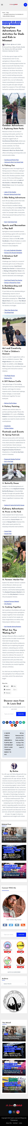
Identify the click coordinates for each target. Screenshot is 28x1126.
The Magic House (9, 375)
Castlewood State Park (11, 160)
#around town (8, 47)
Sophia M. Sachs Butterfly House (14, 505)
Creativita (7, 426)
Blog (13, 22)
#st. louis (15, 51)
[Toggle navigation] (2, 5)
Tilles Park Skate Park (11, 310)
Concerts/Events (9, 850)
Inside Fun (6, 24)
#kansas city (8, 49)
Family (18, 22)
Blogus (23, 1118)
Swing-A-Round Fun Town (12, 282)
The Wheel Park (9, 312)
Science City (8, 378)
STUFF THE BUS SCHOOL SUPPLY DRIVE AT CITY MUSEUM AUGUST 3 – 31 (13, 1089)
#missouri (5, 51)
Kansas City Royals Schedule (13, 252)
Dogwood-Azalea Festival (12, 459)
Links (20, 1123)
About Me (9, 1123)
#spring (10, 51)
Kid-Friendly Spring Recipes (12, 626)
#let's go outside (17, 49)
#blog (13, 47)
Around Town (6, 22)
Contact (15, 1123)
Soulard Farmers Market (11, 601)
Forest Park (7, 531)
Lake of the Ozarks (10, 192)
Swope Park (8, 533)
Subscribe (21, 714)
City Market (7, 604)
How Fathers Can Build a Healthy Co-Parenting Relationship (12, 837)
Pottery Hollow (8, 428)
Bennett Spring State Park (12, 194)
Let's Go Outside (15, 24)
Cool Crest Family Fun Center (13, 280)
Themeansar (14, 1120)
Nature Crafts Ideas (10, 403)
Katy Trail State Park (10, 222)
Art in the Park (8, 461)
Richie (8, 44)
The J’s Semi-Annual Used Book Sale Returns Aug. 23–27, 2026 (13, 1072)
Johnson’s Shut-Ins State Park (13, 162)
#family (18, 47)
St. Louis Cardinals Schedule (13, 250)
